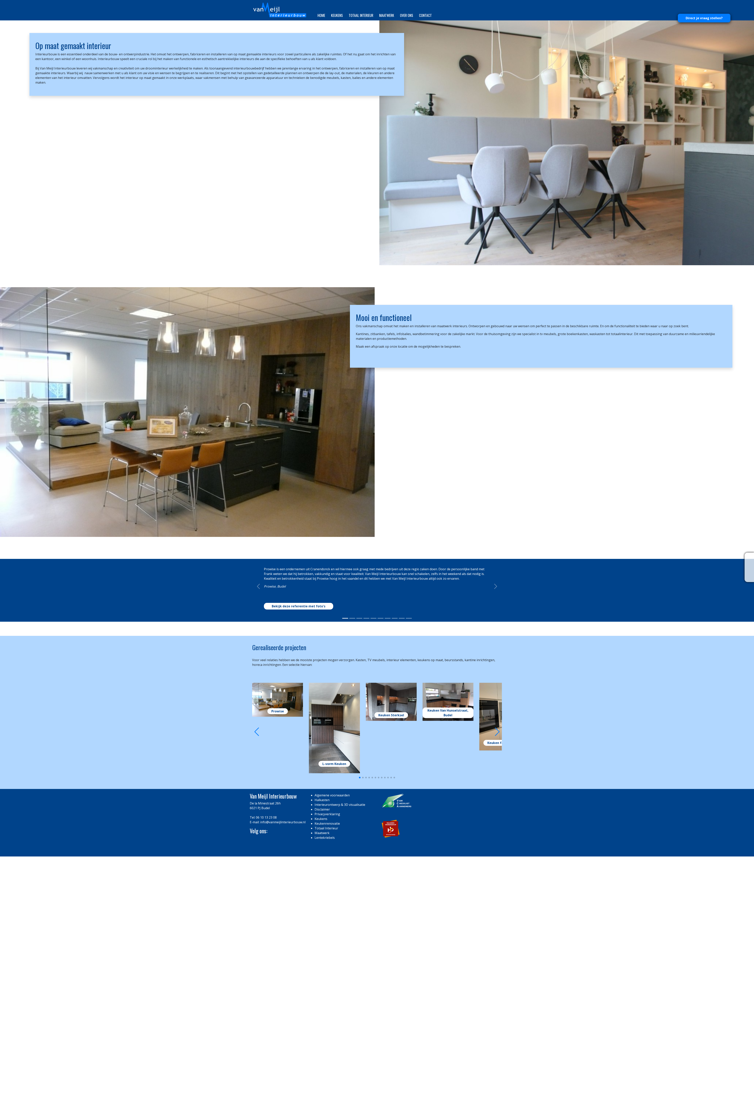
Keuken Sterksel (391, 926)
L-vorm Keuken (334, 974)
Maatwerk (386, 15)
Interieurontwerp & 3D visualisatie (340, 1015)
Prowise (277, 922)
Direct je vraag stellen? (704, 18)
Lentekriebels (325, 1048)
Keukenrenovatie (327, 1034)
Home (321, 15)
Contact (425, 15)
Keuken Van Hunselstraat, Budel (448, 923)
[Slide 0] (345, 828)
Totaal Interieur (361, 15)
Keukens (337, 15)
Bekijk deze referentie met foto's (298, 812)
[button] (497, 942)
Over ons (406, 15)
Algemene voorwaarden (332, 1006)
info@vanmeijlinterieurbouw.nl (283, 1032)
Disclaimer (322, 1020)
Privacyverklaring (327, 1024)
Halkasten (322, 1010)
